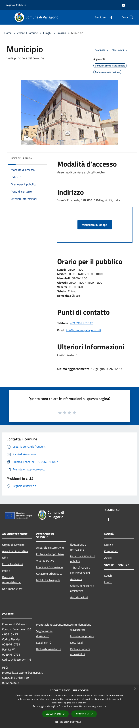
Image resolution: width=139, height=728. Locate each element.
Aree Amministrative (15, 551)
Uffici (5, 557)
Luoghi (47, 33)
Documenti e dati (12, 589)
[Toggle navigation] (7, 17)
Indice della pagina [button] (21, 158)
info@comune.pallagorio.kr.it (83, 330)
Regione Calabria (15, 5)
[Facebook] (110, 17)
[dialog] (69, 706)
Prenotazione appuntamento (51, 624)
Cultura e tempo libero (50, 554)
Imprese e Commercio (49, 567)
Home (8, 33)
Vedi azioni (118, 50)
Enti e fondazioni (12, 564)
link (104, 706)
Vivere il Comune (28, 33)
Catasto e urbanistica (49, 573)
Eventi (108, 582)
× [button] (135, 688)
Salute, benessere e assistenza (82, 588)
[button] (69, 722)
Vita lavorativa (45, 560)
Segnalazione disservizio (44, 633)
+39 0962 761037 (81, 323)
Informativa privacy (82, 636)
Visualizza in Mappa (94, 225)
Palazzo (61, 33)
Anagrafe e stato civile (50, 547)
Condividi (100, 50)
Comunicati (111, 551)
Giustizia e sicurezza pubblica (82, 558)
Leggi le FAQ (43, 642)
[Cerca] (131, 17)
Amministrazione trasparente (80, 627)
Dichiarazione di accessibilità (80, 651)
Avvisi (108, 557)
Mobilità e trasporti (48, 580)
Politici (6, 570)
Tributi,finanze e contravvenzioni (80, 570)
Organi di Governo (13, 544)
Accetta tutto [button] (55, 713)
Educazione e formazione (78, 547)
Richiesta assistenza (48, 649)
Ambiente (76, 579)
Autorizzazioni (79, 597)
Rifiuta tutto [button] (84, 713)
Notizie (108, 544)
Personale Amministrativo (11, 579)
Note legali (76, 642)
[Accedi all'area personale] (124, 5)
